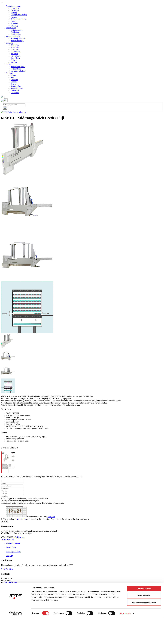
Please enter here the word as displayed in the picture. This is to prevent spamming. (32, 503)
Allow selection (144, 596)
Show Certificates (7, 569)
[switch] (69, 613)
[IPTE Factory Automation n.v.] (13, 112)
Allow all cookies (144, 589)
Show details (125, 613)
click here (51, 517)
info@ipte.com (19, 537)
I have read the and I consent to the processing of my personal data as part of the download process (46, 519)
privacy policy (20, 519)
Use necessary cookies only (144, 603)
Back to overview (7, 539)
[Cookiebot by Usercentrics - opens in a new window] (15, 613)
